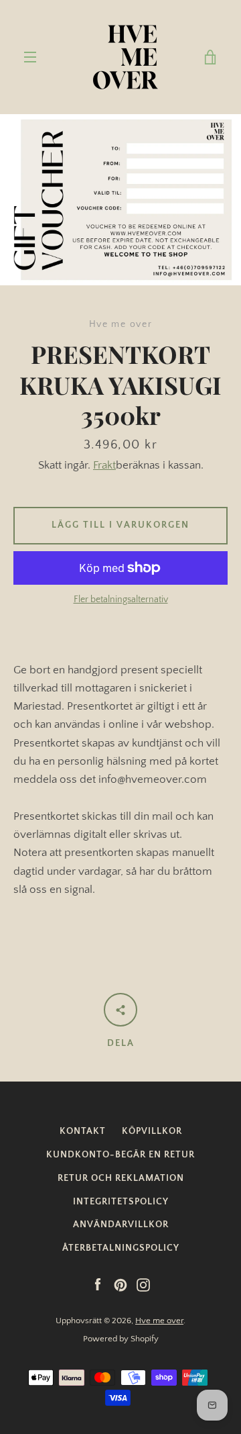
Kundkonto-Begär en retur (120, 1154)
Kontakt (83, 1131)
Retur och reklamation (121, 1178)
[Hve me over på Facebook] (97, 1284)
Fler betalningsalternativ (121, 599)
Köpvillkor (152, 1131)
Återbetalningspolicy (120, 1248)
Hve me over (159, 1320)
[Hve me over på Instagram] (143, 1284)
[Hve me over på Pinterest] (120, 1284)
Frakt (104, 465)
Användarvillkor (121, 1224)
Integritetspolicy (121, 1201)
